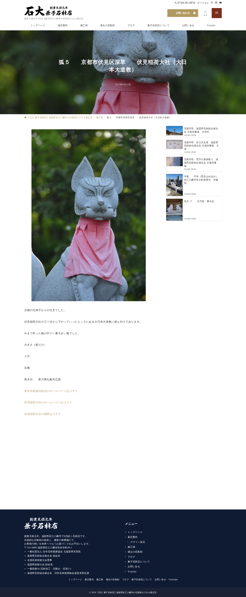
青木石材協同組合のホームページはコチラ (51, 391)
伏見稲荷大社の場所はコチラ (42, 414)
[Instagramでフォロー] (216, 3)
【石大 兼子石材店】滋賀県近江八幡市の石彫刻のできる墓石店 (127, 592)
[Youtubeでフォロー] (220, 3)
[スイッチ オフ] (216, 13)
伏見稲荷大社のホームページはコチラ (48, 402)
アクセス (204, 3)
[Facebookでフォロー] (212, 3)
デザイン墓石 (137, 542)
